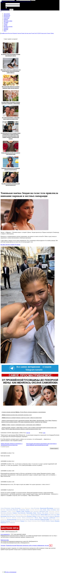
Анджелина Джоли (24, 509)
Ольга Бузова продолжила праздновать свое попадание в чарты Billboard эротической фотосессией (41, 444)
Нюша (27, 519)
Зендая (28, 432)
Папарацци (7, 16)
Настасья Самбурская (49, 517)
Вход (5, 30)
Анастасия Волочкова (46, 508)
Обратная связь (5, 540)
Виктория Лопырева (6, 513)
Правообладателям (11, 545)
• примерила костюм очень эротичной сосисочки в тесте (16, 414)
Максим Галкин (16, 517)
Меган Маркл (38, 517)
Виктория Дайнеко (54, 511)
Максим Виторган (6, 517)
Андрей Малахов (34, 509)
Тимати (52, 521)
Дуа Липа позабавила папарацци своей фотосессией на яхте (11, 184)
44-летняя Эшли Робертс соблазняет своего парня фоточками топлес (10, 118)
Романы (6, 19)
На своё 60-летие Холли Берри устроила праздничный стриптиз (10, 55)
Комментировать (54, 448)
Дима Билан (45, 513)
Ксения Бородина (21, 516)
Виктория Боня (43, 511)
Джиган (39, 513)
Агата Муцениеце (5, 508)
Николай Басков (21, 519)
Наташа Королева (11, 519)
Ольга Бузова (44, 519)
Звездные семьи (8, 21)
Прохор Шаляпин (15, 521)
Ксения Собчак (31, 516)
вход (2, 2)
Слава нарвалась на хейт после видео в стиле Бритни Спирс (10, 153)
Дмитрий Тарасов (54, 513)
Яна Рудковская (10, 522)
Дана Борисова (21, 513)
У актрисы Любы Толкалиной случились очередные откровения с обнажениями (10, 103)
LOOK (5, 25)
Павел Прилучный (54, 519)
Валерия (27, 511)
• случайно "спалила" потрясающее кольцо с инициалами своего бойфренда (21, 424)
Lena (44, 432)
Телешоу (6, 28)
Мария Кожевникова (28, 517)
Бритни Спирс (20, 511)
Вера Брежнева (34, 511)
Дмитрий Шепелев (6, 514)
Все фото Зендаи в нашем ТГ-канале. (10, 244)
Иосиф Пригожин (35, 514)
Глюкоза (14, 513)
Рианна (22, 521)
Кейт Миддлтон (52, 514)
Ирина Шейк (44, 514)
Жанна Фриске (19, 514)
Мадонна (57, 516)
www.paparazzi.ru (5, 534)
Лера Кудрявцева (49, 516)
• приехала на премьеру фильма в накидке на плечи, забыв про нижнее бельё (21, 417)
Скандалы (6, 18)
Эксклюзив (7, 13)
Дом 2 (13, 514)
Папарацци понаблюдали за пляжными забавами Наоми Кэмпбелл (10, 169)
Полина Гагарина (5, 521)
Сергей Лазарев (45, 521)
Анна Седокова (51, 509)
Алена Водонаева (16, 508)
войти (11, 9)
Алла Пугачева (35, 508)
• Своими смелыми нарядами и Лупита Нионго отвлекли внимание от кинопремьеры (23, 412)
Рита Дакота (28, 521)
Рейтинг (6, 29)
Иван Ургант (27, 514)
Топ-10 (5, 23)
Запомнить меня (11, 7)
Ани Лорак (43, 509)
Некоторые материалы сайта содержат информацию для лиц (34, 545)
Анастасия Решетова (12, 509)
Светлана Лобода (36, 521)
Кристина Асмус (11, 516)
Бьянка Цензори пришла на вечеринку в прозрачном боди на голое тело (11, 444)
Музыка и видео (8, 26)
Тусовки (6, 22)
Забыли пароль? (5, 9)
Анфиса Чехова (11, 511)
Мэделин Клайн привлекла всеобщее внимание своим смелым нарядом (10, 87)
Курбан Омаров (40, 516)
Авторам (3, 545)
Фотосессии (7, 15)
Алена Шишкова (25, 508)
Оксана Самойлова (35, 519)
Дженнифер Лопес (31, 513)
